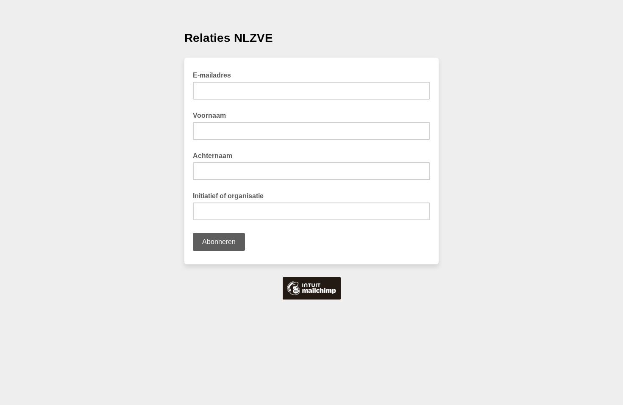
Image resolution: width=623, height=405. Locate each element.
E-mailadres (214, 74)
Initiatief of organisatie (228, 196)
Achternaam (212, 155)
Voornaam (209, 115)
